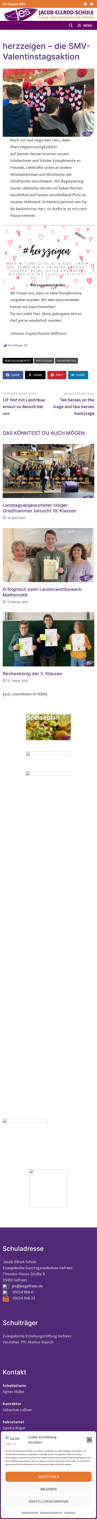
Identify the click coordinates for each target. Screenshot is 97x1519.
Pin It (59, 375)
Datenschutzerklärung (51, 1512)
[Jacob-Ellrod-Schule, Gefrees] (48, 14)
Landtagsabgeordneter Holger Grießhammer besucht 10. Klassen (39, 508)
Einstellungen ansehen (48, 1501)
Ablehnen (48, 1489)
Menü (87, 25)
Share (15, 375)
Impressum (70, 1512)
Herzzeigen (44, 361)
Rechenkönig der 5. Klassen (32, 673)
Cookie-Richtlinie (30, 1512)
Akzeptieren (48, 1477)
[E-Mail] (91, 3)
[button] (89, 1440)
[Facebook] (86, 3)
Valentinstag (66, 361)
